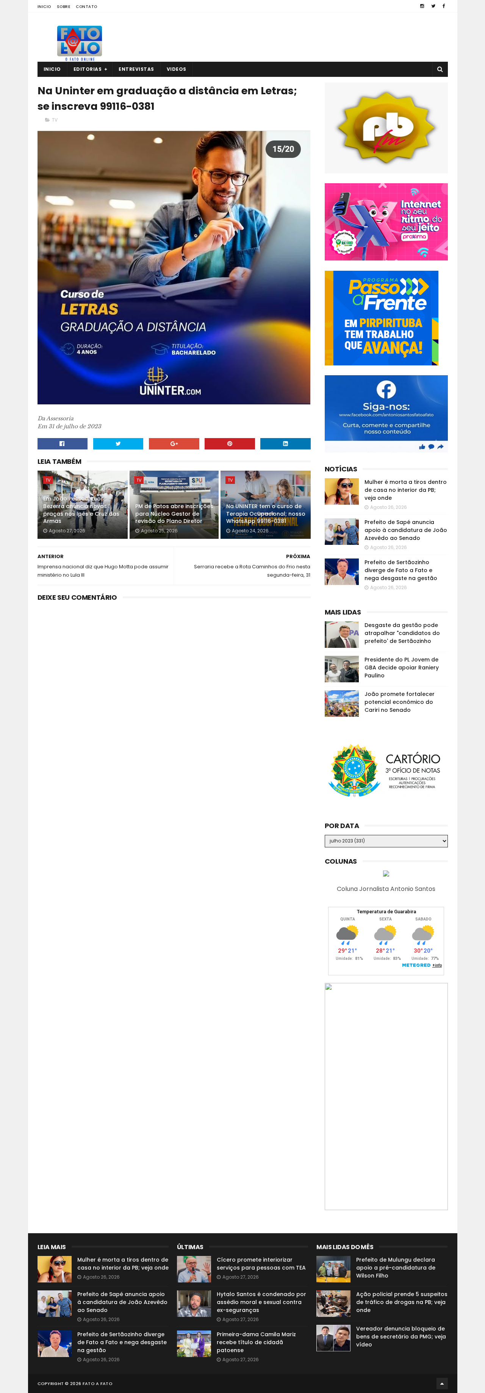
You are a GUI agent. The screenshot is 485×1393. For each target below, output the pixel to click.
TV (55, 120)
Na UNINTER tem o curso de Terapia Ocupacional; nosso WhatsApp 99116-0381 (265, 513)
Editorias (88, 69)
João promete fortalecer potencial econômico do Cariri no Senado (400, 702)
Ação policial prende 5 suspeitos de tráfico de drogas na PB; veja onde (401, 1302)
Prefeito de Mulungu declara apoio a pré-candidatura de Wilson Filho (395, 1267)
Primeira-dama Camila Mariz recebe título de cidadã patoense (256, 1342)
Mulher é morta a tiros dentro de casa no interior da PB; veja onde (406, 490)
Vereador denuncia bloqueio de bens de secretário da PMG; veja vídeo (401, 1336)
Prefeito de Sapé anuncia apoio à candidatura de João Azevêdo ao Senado (406, 530)
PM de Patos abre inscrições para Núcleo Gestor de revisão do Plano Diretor (174, 513)
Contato (86, 6)
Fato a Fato (98, 1384)
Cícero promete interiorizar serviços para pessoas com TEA (261, 1263)
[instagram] (422, 6)
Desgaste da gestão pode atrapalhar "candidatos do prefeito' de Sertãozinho (402, 633)
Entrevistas (136, 69)
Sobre (63, 6)
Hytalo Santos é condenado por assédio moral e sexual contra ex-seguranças (261, 1302)
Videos (176, 69)
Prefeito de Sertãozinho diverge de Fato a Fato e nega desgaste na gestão (401, 570)
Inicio (44, 6)
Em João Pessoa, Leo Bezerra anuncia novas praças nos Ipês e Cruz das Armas (81, 510)
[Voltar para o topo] (442, 1383)
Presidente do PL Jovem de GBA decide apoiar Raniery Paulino (402, 667)
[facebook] (444, 6)
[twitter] (433, 6)
